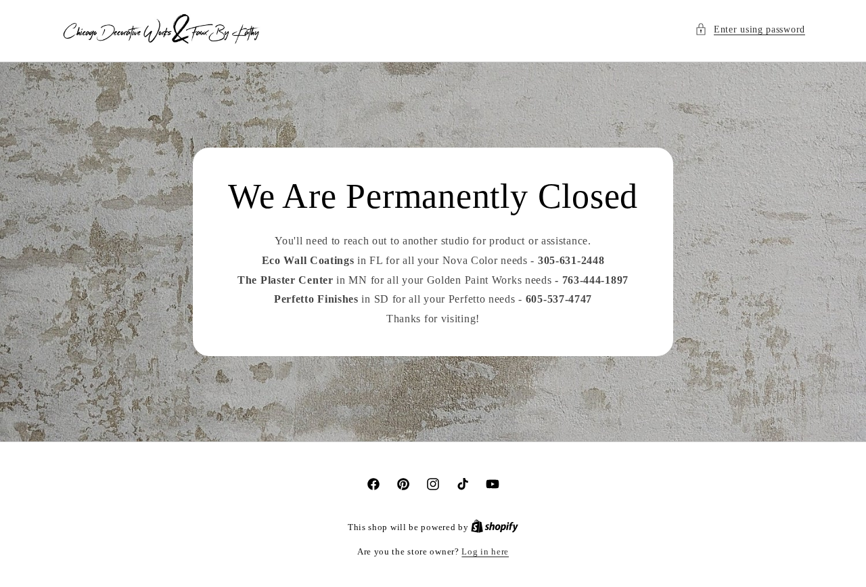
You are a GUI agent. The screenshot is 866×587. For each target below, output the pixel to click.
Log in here (485, 551)
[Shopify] (494, 527)
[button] (750, 29)
